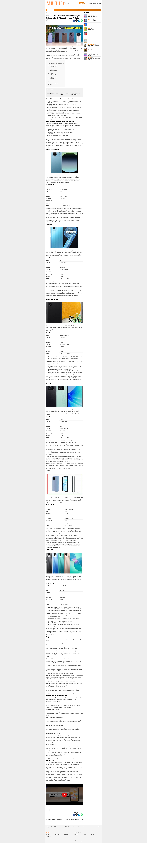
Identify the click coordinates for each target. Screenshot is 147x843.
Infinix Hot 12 (52, 78)
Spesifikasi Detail (53, 66)
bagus (48, 809)
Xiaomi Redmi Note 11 (53, 65)
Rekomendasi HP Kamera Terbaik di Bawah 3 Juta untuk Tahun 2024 (75, 93)
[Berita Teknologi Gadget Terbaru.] (55, 3)
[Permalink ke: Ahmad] (47, 20)
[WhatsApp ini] (82, 20)
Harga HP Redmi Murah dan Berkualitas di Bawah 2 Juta (74, 819)
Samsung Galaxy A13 (53, 70)
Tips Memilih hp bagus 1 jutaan (54, 83)
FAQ (48, 81)
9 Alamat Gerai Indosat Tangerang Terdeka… (92, 50)
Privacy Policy (57, 834)
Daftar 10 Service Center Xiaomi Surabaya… (94, 41)
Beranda (47, 834)
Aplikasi (89, 15)
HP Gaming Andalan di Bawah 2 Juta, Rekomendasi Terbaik (54, 819)
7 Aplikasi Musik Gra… (92, 29)
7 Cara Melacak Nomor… (92, 34)
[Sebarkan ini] (74, 20)
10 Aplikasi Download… (92, 16)
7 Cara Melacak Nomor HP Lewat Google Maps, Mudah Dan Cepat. (79, 9)
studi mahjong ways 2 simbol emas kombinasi (59, 827)
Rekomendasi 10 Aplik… (92, 20)
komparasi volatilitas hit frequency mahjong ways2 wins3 (70, 826)
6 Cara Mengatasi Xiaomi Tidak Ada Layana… (94, 59)
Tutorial (89, 24)
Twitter (85, 834)
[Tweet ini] (76, 20)
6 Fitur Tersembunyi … (92, 25)
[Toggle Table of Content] (62, 62)
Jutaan (51, 809)
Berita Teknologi (91, 44)
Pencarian (82, 3)
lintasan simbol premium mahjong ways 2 (85, 826)
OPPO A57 (51, 73)
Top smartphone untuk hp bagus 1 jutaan (56, 63)
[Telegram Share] (79, 20)
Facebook (76, 834)
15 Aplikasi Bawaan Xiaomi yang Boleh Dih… (94, 55)
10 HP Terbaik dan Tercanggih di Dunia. (94, 46)
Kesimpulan (50, 84)
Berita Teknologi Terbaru (67, 840)
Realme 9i (51, 67)
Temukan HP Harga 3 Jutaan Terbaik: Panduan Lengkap (64, 93)
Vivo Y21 (51, 75)
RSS (93, 834)
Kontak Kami (66, 834)
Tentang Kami (48, 836)
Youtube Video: (53, 85)
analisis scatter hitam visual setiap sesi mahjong (53, 826)
